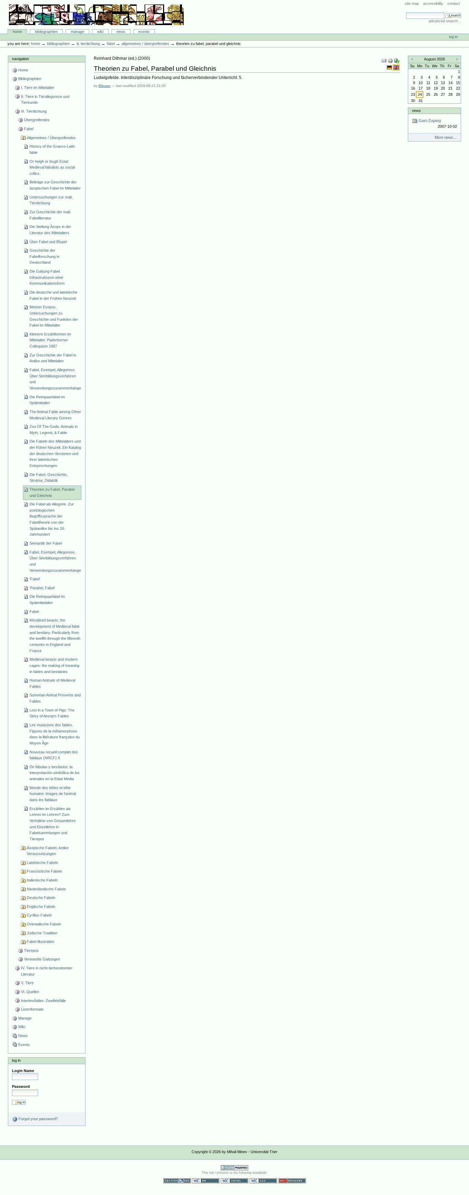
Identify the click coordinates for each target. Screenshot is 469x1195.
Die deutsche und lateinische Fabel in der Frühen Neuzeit (53, 295)
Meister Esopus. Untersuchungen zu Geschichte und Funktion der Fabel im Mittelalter (54, 316)
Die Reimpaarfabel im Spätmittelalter (47, 599)
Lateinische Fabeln (42, 863)
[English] (396, 67)
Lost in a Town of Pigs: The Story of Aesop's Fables (52, 713)
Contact (453, 3)
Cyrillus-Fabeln (39, 915)
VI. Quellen (30, 992)
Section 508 (177, 1180)
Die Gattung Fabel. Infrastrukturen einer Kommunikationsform (47, 277)
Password (21, 1086)
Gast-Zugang (437, 123)
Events (144, 32)
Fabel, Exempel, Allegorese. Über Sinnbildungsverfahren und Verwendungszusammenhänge (55, 379)
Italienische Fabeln (42, 880)
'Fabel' (35, 579)
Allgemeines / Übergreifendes (145, 44)
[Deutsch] (390, 67)
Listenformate (32, 1009)
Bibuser (105, 86)
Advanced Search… (444, 21)
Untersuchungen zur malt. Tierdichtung (51, 200)
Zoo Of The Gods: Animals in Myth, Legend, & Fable (54, 429)
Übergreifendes (37, 120)
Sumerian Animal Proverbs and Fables (55, 698)
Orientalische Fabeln (44, 924)
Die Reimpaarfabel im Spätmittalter (47, 400)
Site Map (412, 3)
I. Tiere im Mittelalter (37, 88)
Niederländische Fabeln (46, 889)
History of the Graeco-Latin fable (52, 149)
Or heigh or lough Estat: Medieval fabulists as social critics (52, 167)
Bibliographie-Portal (96, 14)
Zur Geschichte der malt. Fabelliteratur (50, 215)
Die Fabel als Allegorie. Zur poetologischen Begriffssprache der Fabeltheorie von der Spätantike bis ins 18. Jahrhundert (52, 519)
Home (17, 32)
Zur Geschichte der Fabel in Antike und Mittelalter (53, 358)
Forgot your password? (38, 1119)
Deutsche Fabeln (41, 898)
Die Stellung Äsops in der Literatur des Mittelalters (50, 230)
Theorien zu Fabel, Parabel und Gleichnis (52, 492)
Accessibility (433, 3)
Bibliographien (46, 32)
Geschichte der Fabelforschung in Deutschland (44, 256)
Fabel (111, 44)
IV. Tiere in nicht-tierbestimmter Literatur (46, 971)
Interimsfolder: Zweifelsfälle (43, 1001)
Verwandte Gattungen (42, 959)
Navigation (20, 59)
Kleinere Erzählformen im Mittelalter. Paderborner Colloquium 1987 (50, 340)
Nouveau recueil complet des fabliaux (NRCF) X (54, 755)
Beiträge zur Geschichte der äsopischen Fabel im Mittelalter (55, 185)
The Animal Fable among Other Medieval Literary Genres (55, 415)
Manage (77, 32)
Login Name (23, 1071)
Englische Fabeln (41, 906)
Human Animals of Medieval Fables (52, 683)
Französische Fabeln (44, 871)
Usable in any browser (292, 1180)
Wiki (100, 32)
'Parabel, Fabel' (42, 588)
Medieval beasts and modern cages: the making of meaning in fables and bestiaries (54, 665)
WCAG (205, 1180)
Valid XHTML (234, 1180)
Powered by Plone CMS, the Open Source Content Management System (234, 1167)
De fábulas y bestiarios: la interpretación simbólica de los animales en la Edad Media (55, 773)
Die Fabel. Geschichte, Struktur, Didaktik (49, 478)
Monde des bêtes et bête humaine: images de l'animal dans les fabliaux (53, 794)
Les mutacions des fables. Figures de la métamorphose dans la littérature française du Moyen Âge (55, 734)
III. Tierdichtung (88, 44)
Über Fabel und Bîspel (48, 242)
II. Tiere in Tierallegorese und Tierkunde (45, 99)
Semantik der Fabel (46, 543)
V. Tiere (27, 983)
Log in (453, 37)
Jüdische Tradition (42, 933)
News (120, 32)
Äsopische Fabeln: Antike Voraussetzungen (48, 851)
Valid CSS (263, 1180)
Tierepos (31, 950)
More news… (446, 137)
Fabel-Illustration (40, 942)
